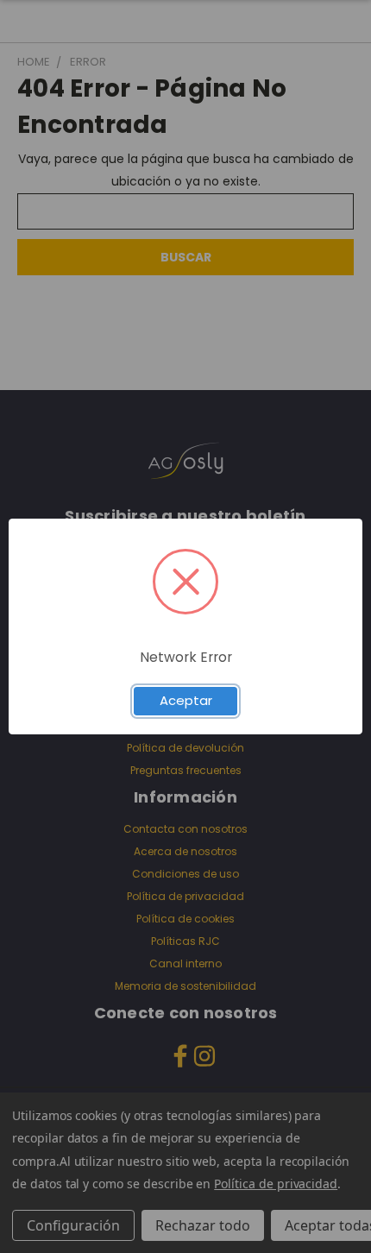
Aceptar (186, 700)
